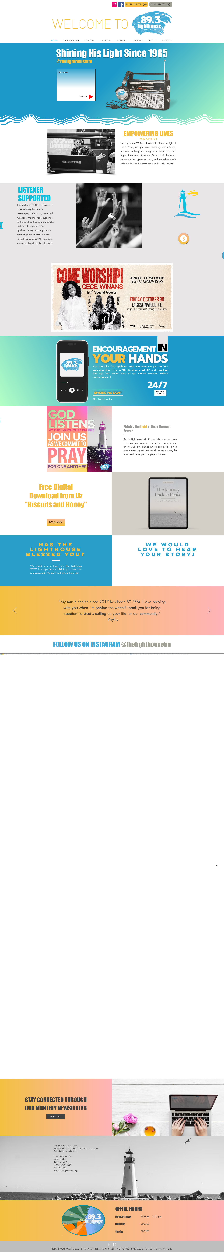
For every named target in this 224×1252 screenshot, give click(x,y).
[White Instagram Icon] (115, 1244)
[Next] (209, 610)
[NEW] (183, 238)
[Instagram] (114, 4)
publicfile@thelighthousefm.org (65, 1170)
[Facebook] (121, 4)
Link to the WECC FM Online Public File (69, 1148)
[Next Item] (216, 866)
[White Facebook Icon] (109, 1244)
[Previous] (14, 610)
